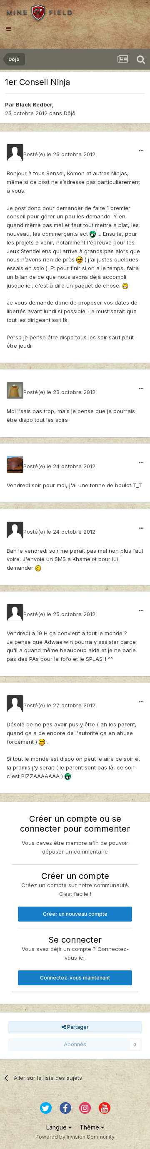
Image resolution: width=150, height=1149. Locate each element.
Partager (77, 1027)
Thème (90, 1127)
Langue (57, 1127)
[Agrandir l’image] (93, 233)
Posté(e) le (59, 154)
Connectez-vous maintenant (75, 978)
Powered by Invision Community (75, 1137)
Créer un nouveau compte (75, 914)
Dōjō (69, 113)
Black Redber (34, 104)
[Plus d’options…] (141, 151)
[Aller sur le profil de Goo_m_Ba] (15, 464)
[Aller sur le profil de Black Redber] (15, 152)
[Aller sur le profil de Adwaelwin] (15, 390)
